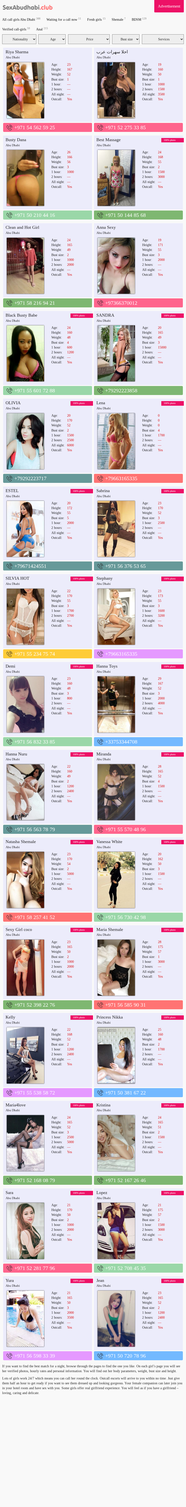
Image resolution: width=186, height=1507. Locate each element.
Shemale (119, 19)
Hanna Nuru (16, 754)
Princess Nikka (109, 1017)
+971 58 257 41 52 (34, 917)
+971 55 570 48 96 (125, 829)
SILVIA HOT (17, 578)
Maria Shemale (109, 929)
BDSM (139, 19)
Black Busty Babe (21, 315)
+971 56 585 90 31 (125, 1005)
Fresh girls (96, 19)
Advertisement (169, 6)
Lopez (101, 1192)
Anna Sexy (106, 227)
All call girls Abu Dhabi (21, 19)
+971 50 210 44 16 (34, 215)
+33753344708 (121, 742)
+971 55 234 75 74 (34, 654)
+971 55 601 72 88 (34, 390)
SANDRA (105, 315)
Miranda (103, 754)
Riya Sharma (17, 51)
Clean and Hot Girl (22, 227)
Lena (100, 402)
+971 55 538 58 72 (34, 1093)
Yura (10, 1280)
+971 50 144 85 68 (125, 215)
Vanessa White (109, 841)
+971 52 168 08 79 (34, 1180)
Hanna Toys (106, 666)
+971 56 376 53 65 (125, 566)
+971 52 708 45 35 (125, 1268)
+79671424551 (30, 566)
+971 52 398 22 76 (34, 1005)
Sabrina (103, 490)
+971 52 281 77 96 (34, 1268)
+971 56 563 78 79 (34, 829)
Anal (42, 29)
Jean (100, 1280)
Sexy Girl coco (19, 929)
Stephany (104, 578)
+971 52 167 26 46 (125, 1180)
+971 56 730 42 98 (125, 917)
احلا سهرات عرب (112, 51)
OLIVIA (13, 402)
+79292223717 (30, 478)
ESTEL (12, 490)
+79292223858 (121, 390)
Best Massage (108, 139)
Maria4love (16, 1105)
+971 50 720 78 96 (125, 1356)
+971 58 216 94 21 (34, 303)
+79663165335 (121, 478)
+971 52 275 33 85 (125, 127)
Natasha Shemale (21, 841)
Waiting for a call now (63, 19)
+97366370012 (121, 303)
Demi (10, 666)
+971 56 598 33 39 (34, 1356)
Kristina (103, 1105)
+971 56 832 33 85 (34, 742)
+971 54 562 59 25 (34, 127)
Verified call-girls (16, 29)
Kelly (10, 1017)
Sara (9, 1192)
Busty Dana (16, 139)
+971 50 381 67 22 (125, 1093)
